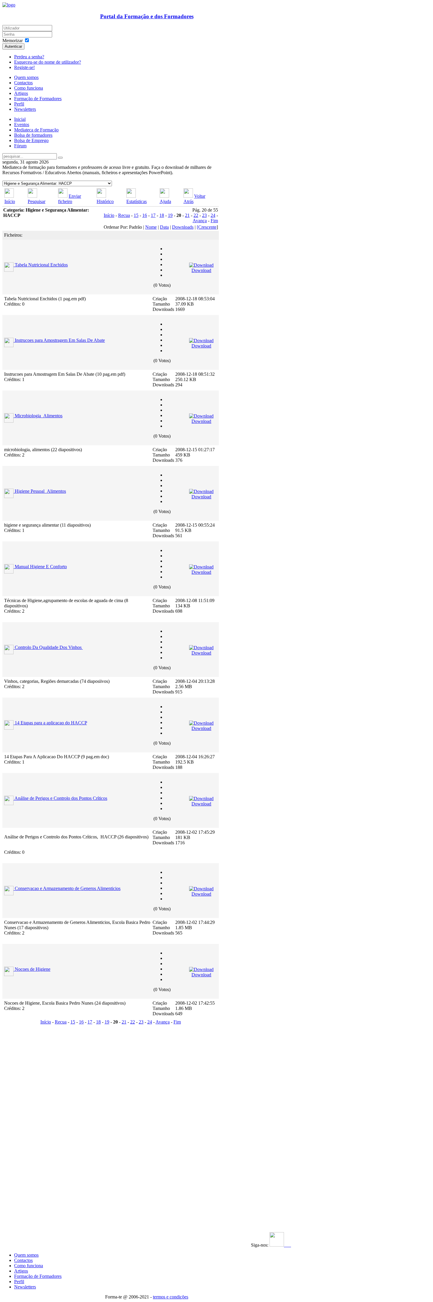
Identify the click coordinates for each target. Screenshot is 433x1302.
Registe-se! (24, 67)
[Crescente (206, 227)
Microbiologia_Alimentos (38, 415)
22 (196, 215)
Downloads (183, 227)
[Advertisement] (38, 1114)
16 (144, 215)
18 (161, 215)
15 (136, 215)
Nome (151, 227)
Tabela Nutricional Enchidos (41, 264)
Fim (214, 220)
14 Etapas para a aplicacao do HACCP (51, 722)
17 (153, 215)
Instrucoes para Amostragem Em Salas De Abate (60, 340)
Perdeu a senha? (29, 56)
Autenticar (13, 46)
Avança (200, 220)
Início (9, 201)
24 (213, 215)
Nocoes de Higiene (32, 969)
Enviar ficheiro (69, 199)
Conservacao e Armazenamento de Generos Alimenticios (67, 888)
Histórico (105, 201)
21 (187, 215)
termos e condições (170, 1296)
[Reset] (60, 158)
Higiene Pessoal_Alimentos (40, 491)
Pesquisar (36, 201)
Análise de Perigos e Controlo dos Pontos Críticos (60, 798)
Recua (124, 215)
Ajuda (165, 201)
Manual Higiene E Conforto (41, 566)
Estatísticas (136, 201)
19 (170, 215)
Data (164, 227)
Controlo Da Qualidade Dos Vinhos (49, 647)
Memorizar (12, 40)
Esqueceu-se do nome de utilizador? (47, 62)
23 (204, 215)
